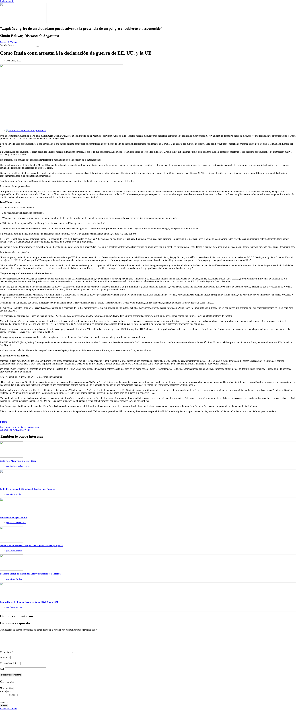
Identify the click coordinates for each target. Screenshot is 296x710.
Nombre (5, 657)
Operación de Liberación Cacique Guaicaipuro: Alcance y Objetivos (31, 545)
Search (3, 45)
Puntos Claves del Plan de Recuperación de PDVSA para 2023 (29, 602)
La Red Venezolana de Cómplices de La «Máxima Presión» (27, 489)
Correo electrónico (10, 663)
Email (3, 691)
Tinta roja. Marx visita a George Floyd (18, 461)
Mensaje (4, 702)
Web (2, 669)
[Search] (37, 46)
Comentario (6, 652)
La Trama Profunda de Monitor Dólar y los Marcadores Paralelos (30, 574)
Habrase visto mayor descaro (13, 517)
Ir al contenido (7, 1)
